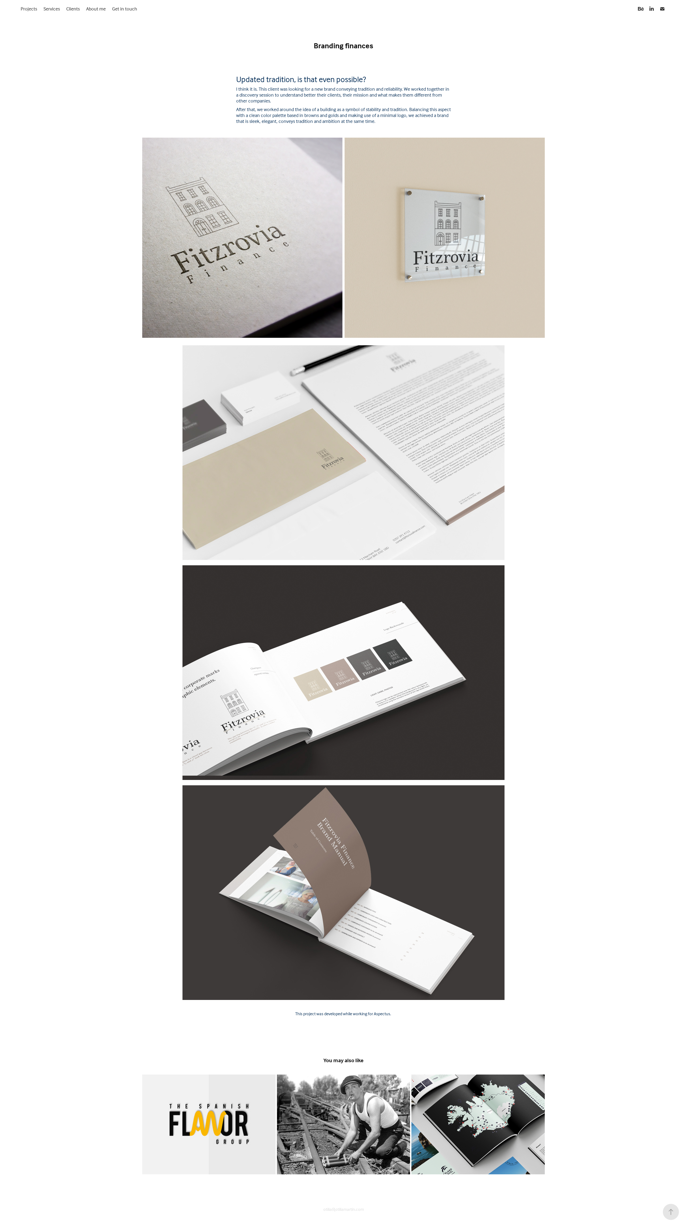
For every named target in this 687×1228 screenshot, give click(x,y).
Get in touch (124, 9)
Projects (29, 9)
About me (96, 9)
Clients (73, 9)
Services (51, 9)
